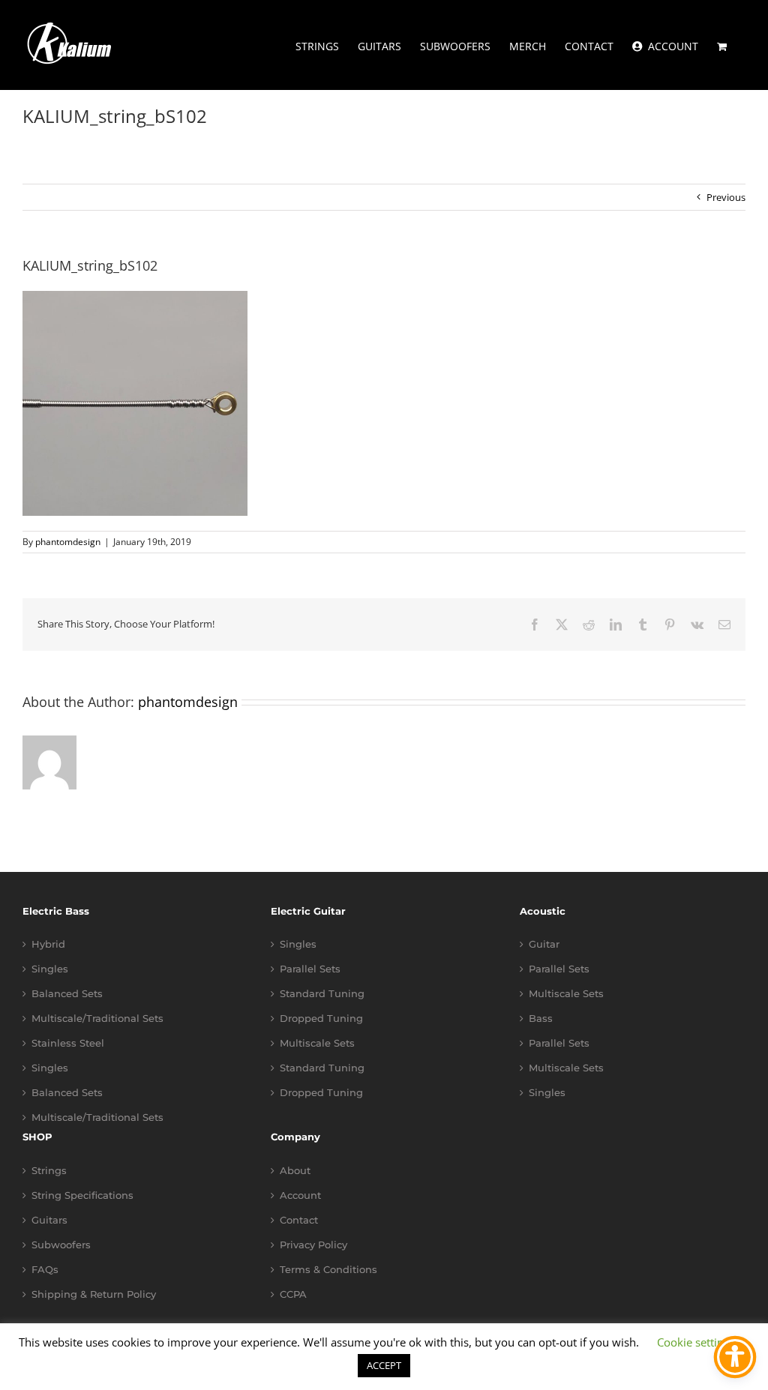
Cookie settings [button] (696, 1342)
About (295, 1171)
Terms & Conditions (328, 1270)
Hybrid (48, 944)
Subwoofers (61, 1245)
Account (300, 1195)
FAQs (45, 1270)
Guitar (544, 944)
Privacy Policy (313, 1245)
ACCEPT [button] (384, 1365)
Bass (541, 1018)
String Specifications (83, 1195)
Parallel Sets (310, 969)
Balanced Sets (67, 994)
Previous (726, 197)
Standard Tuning (322, 994)
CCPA (293, 1294)
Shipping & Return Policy (94, 1294)
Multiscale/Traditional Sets (98, 1018)
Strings (49, 1171)
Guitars (50, 1220)
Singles (50, 969)
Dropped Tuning (321, 1018)
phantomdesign (67, 541)
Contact (299, 1220)
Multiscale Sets (317, 1043)
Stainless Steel (68, 1043)
